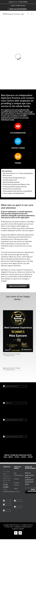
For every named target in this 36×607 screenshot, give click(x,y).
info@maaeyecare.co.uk (11, 491)
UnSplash (21, 529)
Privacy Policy (9, 527)
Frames (16, 479)
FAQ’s (16, 488)
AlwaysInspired (26, 527)
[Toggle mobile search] (28, 14)
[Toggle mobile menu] (32, 14)
